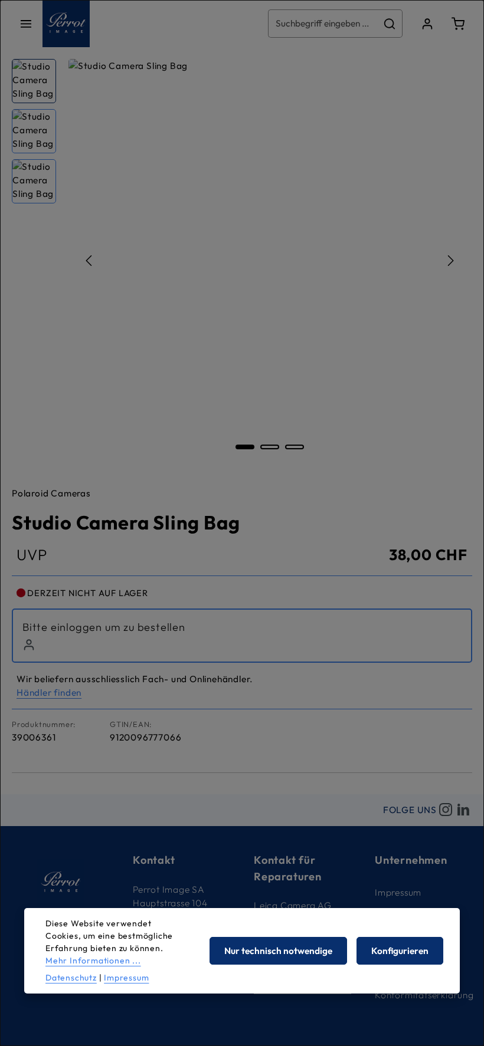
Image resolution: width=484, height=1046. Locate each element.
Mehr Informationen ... (93, 960)
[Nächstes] (449, 260)
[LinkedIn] (463, 810)
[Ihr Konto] (427, 23)
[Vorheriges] (89, 260)
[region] (242, 260)
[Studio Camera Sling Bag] (270, 260)
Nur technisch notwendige (278, 950)
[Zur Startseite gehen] (66, 23)
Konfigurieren (400, 950)
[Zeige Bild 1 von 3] (245, 447)
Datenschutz (71, 977)
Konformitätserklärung (424, 995)
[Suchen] (390, 23)
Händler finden (49, 692)
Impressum (398, 892)
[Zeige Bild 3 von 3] (294, 447)
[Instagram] (445, 810)
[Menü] (26, 23)
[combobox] (323, 23)
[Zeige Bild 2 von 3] (269, 447)
